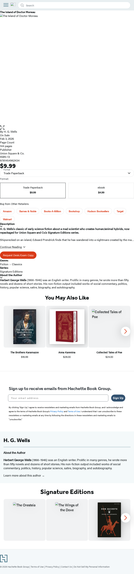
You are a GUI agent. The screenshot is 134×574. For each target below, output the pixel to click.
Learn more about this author (22, 475)
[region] (67, 334)
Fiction (4, 264)
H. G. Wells (10, 131)
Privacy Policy (52, 566)
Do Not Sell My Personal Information (92, 566)
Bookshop (74, 211)
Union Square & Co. (12, 153)
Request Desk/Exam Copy (18, 255)
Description (7, 224)
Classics (17, 264)
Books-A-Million (52, 211)
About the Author (11, 275)
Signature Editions (11, 271)
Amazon (7, 211)
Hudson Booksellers (98, 211)
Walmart (7, 219)
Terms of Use (37, 566)
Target (120, 211)
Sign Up (118, 398)
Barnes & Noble (27, 211)
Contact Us (66, 566)
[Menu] (5, 4)
